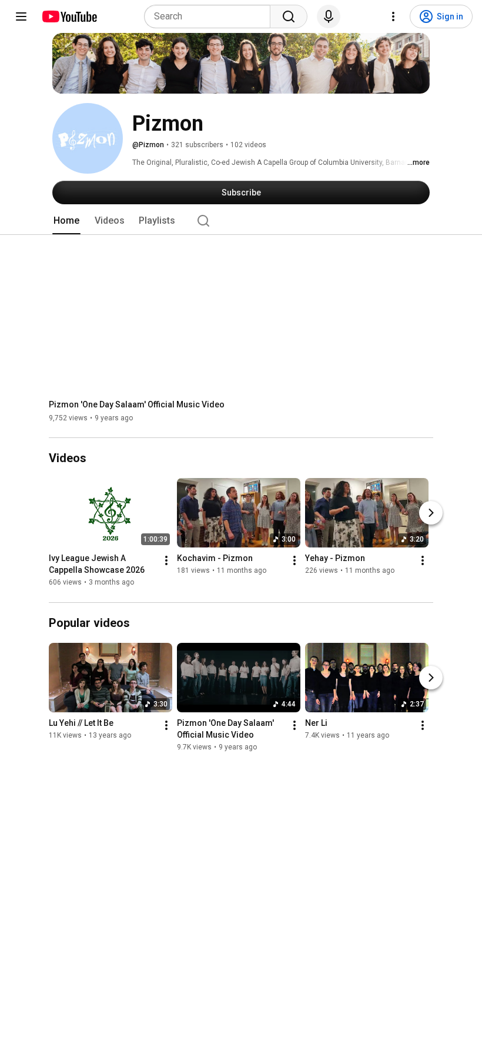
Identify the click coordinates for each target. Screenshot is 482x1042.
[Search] (288, 16)
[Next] (431, 513)
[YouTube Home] (69, 16)
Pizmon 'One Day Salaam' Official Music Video (137, 404)
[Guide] (21, 16)
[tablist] (241, 221)
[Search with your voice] (328, 16)
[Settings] (393, 16)
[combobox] (210, 16)
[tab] (66, 221)
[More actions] (166, 561)
